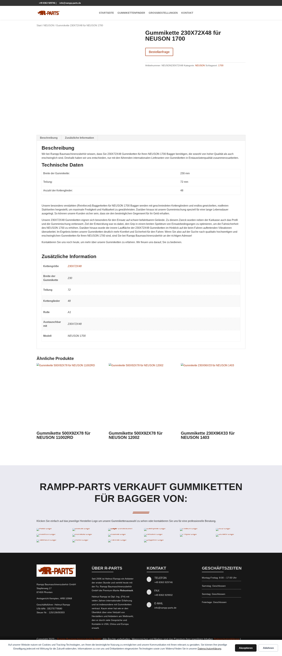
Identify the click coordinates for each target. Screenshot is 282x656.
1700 (220, 65)
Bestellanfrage (159, 52)
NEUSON (49, 25)
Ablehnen (268, 648)
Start (39, 25)
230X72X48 (75, 266)
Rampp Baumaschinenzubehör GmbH (79, 639)
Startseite (106, 12)
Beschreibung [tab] (49, 137)
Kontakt (187, 12)
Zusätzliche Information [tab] (79, 137)
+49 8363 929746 (46, 3)
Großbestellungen (163, 12)
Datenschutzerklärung (209, 648)
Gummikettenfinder (131, 12)
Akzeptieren (246, 648)
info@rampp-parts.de (69, 3)
